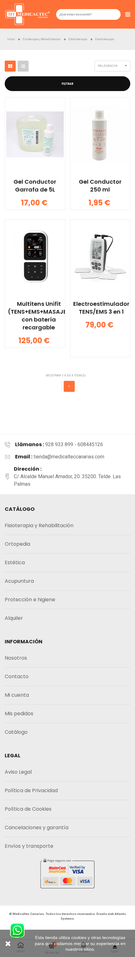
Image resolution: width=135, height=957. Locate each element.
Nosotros (16, 658)
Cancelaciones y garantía (36, 827)
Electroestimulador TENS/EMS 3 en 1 (101, 308)
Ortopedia (17, 544)
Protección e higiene (30, 599)
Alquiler (14, 618)
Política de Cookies (28, 809)
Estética (15, 562)
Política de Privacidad (31, 790)
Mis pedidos (19, 713)
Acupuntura (19, 581)
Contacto (17, 676)
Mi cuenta (17, 695)
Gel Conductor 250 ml (100, 185)
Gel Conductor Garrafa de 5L (35, 185)
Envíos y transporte (29, 846)
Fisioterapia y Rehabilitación (39, 525)
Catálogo (16, 732)
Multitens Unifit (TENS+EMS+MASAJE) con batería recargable (39, 315)
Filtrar (67, 83)
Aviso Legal (18, 772)
